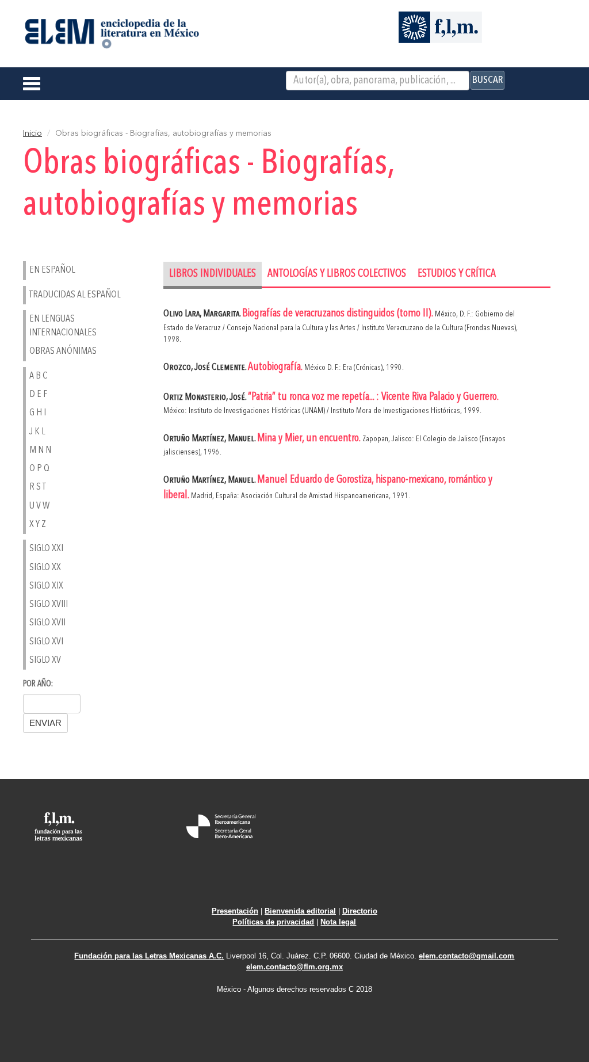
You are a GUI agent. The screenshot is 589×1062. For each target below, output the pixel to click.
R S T (37, 487)
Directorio (359, 911)
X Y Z (37, 524)
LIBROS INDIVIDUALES (212, 274)
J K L (37, 432)
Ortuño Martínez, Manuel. (210, 439)
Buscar (487, 80)
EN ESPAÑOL (52, 270)
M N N (40, 450)
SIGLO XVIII (48, 604)
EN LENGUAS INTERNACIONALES (63, 326)
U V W (39, 506)
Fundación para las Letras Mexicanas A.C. (149, 956)
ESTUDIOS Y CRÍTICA (457, 274)
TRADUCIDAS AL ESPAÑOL (74, 295)
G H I (37, 413)
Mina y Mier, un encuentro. (309, 438)
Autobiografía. (276, 367)
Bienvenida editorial (300, 911)
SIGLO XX (45, 567)
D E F (38, 394)
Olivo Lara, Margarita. (202, 314)
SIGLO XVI (46, 642)
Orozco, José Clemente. (205, 367)
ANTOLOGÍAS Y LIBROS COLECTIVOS (336, 274)
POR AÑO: (38, 684)
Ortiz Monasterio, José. (205, 397)
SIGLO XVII (47, 623)
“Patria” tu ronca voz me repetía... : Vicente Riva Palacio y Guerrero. (373, 397)
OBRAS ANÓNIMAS (63, 351)
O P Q (39, 468)
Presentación (235, 911)
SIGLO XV (45, 660)
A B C (38, 376)
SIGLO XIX (46, 586)
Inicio (32, 133)
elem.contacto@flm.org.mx (294, 966)
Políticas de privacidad (273, 922)
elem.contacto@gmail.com (466, 956)
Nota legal (338, 922)
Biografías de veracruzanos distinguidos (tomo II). (338, 313)
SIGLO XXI (46, 548)
